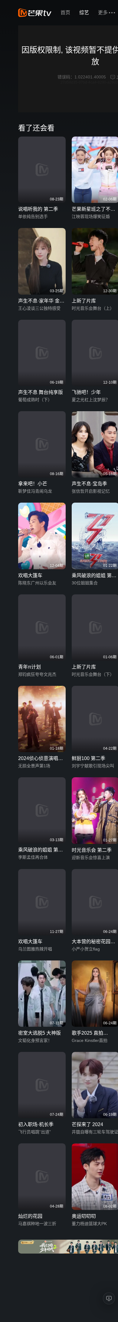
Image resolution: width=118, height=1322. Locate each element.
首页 (65, 12)
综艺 (84, 12)
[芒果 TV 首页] (34, 12)
